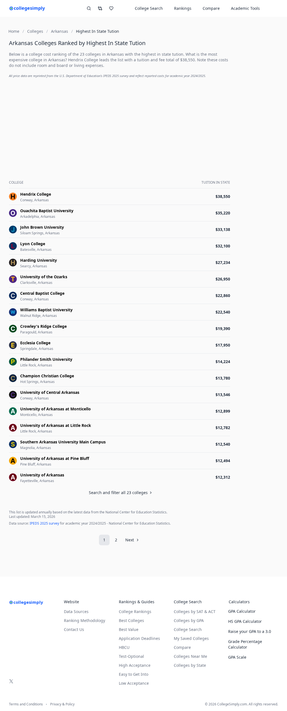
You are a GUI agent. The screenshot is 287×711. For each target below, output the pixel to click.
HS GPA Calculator (245, 621)
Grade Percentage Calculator (245, 644)
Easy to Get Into (133, 674)
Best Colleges (131, 620)
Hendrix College (83, 59)
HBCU (124, 647)
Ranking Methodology (84, 620)
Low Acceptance (134, 683)
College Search (188, 629)
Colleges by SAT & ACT (195, 611)
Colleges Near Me (190, 656)
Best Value (128, 629)
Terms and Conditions (26, 704)
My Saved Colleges (191, 638)
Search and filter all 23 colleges (118, 492)
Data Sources (76, 611)
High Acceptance (135, 665)
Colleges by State (190, 665)
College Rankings (135, 611)
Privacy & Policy (62, 704)
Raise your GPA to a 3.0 (249, 631)
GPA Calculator (242, 611)
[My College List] (111, 8)
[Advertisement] (120, 122)
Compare (211, 8)
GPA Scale (237, 657)
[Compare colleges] (100, 8)
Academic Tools (245, 8)
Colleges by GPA (189, 620)
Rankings (182, 8)
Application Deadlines (139, 638)
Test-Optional (131, 656)
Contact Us (74, 629)
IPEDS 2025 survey (44, 523)
